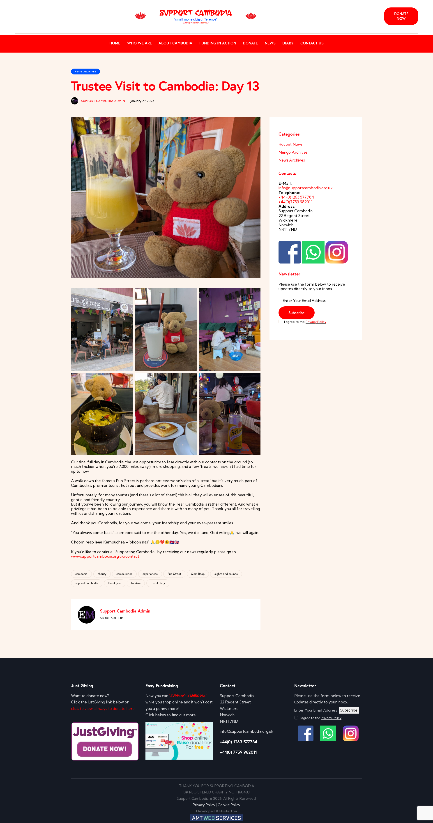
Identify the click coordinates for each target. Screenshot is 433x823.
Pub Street (174, 574)
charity (102, 574)
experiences (150, 574)
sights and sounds (226, 574)
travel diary (158, 583)
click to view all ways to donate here (103, 708)
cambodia (81, 574)
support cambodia (86, 583)
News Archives (85, 71)
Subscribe (296, 312)
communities (124, 574)
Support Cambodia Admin (125, 611)
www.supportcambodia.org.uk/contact (105, 556)
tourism (135, 583)
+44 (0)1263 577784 (296, 197)
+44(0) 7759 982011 (238, 752)
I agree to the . (305, 322)
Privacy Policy (316, 322)
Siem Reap (198, 574)
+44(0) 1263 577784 (238, 741)
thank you (114, 583)
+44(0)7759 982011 (296, 201)
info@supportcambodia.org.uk (306, 187)
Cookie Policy (229, 804)
